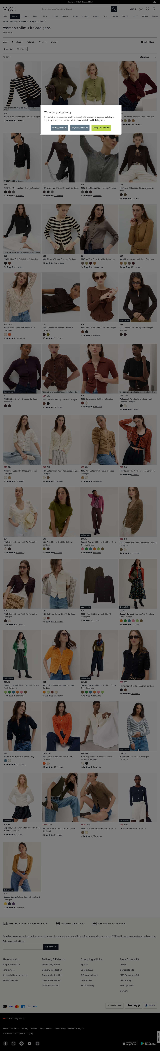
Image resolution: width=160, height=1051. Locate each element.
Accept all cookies (101, 128)
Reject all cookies (80, 128)
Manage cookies (59, 128)
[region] (81, 120)
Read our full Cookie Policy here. (91, 120)
